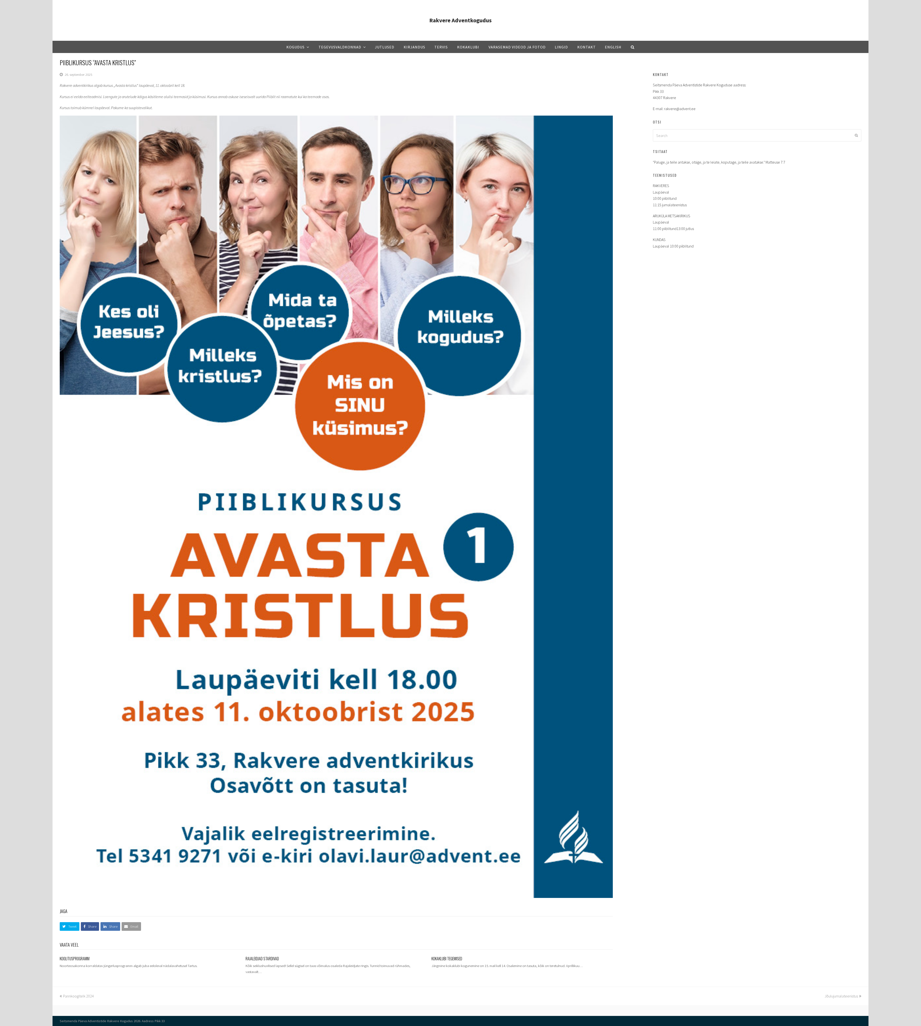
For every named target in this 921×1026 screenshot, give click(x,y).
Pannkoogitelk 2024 (78, 996)
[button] (69, 926)
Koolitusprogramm (74, 958)
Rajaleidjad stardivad (262, 958)
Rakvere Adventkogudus (460, 20)
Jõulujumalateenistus (841, 996)
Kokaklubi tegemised (446, 958)
